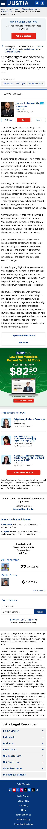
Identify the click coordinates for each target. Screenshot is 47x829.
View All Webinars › (23, 472)
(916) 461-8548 (21, 106)
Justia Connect (23, 796)
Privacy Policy (23, 819)
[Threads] (25, 789)
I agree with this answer (24, 335)
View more (39, 590)
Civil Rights (13, 49)
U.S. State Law (11, 762)
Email (38, 120)
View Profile (20, 109)
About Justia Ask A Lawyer (16, 519)
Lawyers (5, 531)
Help (23, 810)
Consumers (6, 524)
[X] (33, 789)
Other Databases (12, 768)
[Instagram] (21, 789)
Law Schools (10, 749)
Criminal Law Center (23, 509)
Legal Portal (23, 801)
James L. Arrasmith (27, 103)
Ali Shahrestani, (11, 560)
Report (24, 342)
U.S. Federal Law (12, 755)
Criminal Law (6, 12)
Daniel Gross (9, 575)
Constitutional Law (30, 49)
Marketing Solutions (14, 774)
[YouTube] (14, 789)
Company (23, 805)
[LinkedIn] (10, 789)
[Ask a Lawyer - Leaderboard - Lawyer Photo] (5, 567)
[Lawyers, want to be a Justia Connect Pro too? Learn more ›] (42, 103)
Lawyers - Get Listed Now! (23, 619)
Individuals (9, 737)
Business (8, 743)
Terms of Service (23, 815)
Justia (3, 9)
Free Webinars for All (13, 412)
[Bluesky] (29, 789)
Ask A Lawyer (14, 9)
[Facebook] (17, 789)
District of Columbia (30, 9)
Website (8, 120)
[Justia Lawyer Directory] (36, 789)
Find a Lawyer (9, 600)
